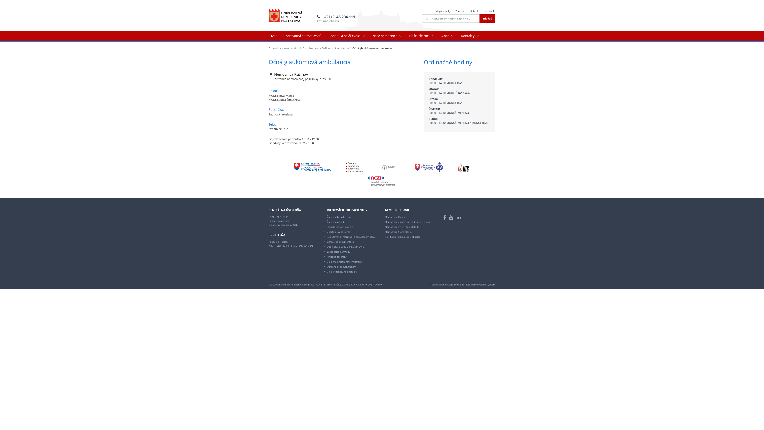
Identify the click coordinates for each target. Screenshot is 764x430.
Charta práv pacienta (338, 232)
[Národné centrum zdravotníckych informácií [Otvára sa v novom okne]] (381, 181)
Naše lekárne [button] (419, 36)
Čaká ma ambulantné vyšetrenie (345, 261)
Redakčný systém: (476, 284)
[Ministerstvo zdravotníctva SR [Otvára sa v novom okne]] (312, 167)
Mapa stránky (443, 11)
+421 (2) (338, 17)
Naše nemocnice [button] (384, 36)
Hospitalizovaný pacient (340, 227)
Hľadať (487, 18)
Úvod (274, 36)
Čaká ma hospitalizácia (339, 217)
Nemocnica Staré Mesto (398, 232)
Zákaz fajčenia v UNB (338, 251)
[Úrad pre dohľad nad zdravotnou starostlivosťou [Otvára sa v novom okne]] (354, 167)
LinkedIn (474, 11)
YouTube (460, 11)
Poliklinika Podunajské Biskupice (402, 236)
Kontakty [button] (468, 36)
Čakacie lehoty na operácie (342, 271)
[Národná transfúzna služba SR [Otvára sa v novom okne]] (464, 167)
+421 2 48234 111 (278, 217)
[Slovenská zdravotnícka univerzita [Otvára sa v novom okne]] (429, 167)
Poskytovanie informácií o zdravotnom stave (351, 236)
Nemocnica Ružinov (319, 48)
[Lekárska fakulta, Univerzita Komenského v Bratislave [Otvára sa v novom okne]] (388, 167)
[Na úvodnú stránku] (285, 15)
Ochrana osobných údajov (341, 266)
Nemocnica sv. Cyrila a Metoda (402, 227)
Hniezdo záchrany (337, 256)
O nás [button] (445, 36)
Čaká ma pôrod (335, 222)
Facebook (489, 11)
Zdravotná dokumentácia (341, 241)
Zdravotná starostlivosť (303, 36)
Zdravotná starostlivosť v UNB (286, 48)
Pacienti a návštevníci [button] (344, 36)
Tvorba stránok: (439, 284)
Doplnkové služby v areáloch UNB (345, 246)
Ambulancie (342, 48)
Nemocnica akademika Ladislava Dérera (407, 222)
